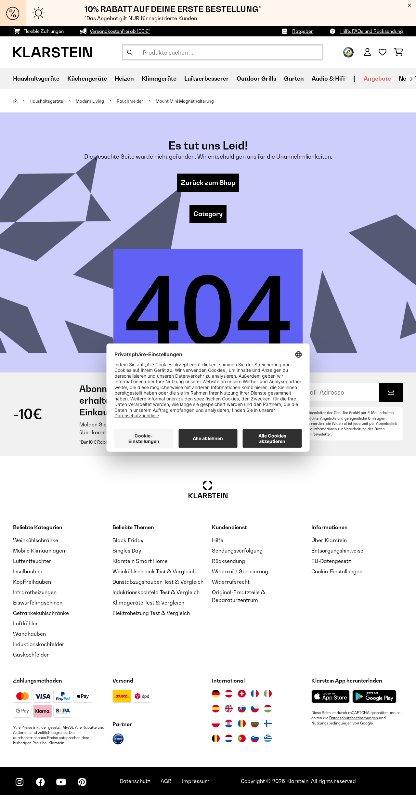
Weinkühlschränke (35, 540)
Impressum (196, 781)
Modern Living (90, 101)
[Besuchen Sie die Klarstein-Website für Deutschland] (216, 693)
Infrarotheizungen (35, 592)
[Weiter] (411, 79)
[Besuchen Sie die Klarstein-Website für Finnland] (268, 723)
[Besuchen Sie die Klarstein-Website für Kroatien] (229, 723)
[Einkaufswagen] (398, 52)
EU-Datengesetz (331, 561)
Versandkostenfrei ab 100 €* (120, 31)
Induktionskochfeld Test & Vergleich (156, 592)
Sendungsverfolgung (237, 550)
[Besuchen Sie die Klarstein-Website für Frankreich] (255, 693)
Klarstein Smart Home (140, 561)
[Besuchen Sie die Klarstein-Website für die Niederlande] (229, 738)
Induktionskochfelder (38, 644)
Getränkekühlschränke (41, 613)
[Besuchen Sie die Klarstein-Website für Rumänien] (242, 723)
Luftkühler (25, 623)
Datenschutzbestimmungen (353, 718)
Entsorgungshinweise (337, 550)
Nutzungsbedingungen (331, 723)
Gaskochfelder (31, 654)
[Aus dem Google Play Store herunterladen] (374, 696)
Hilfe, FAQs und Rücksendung (371, 31)
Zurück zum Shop (208, 183)
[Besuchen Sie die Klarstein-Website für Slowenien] (255, 738)
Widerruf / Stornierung (240, 571)
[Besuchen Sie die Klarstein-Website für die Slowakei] (242, 708)
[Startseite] (21, 101)
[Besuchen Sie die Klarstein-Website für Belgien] (216, 738)
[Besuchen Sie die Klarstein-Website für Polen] (216, 723)
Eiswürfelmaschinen (37, 602)
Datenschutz (135, 781)
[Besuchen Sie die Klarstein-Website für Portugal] (242, 738)
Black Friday (127, 540)
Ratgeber (302, 31)
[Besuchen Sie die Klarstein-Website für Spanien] (216, 708)
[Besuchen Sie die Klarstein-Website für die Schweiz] (242, 693)
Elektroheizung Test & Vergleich (151, 613)
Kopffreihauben (32, 582)
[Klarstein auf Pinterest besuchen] (81, 782)
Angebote (377, 78)
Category (208, 214)
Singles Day (126, 550)
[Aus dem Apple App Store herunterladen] (330, 696)
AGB (166, 781)
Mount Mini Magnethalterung (185, 101)
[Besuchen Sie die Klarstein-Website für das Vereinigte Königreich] (229, 708)
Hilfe (217, 540)
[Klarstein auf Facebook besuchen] (40, 782)
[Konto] (367, 52)
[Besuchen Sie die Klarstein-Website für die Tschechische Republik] (255, 708)
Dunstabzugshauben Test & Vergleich (157, 582)
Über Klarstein (329, 540)
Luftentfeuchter (32, 561)
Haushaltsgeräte (47, 101)
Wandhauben (29, 634)
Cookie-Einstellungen (336, 571)
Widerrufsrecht (231, 582)
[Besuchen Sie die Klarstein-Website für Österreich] (229, 693)
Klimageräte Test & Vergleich (148, 602)
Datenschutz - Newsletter (309, 434)
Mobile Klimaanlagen (39, 550)
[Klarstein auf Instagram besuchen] (19, 782)
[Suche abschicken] (129, 52)
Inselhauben (27, 571)
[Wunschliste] (382, 52)
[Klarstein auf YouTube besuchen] (61, 782)
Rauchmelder (130, 101)
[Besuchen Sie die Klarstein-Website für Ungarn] (268, 708)
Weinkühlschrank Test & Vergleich (154, 571)
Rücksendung (228, 561)
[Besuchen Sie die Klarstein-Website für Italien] (268, 693)
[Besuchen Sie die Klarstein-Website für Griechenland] (268, 739)
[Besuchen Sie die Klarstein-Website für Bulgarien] (255, 723)
